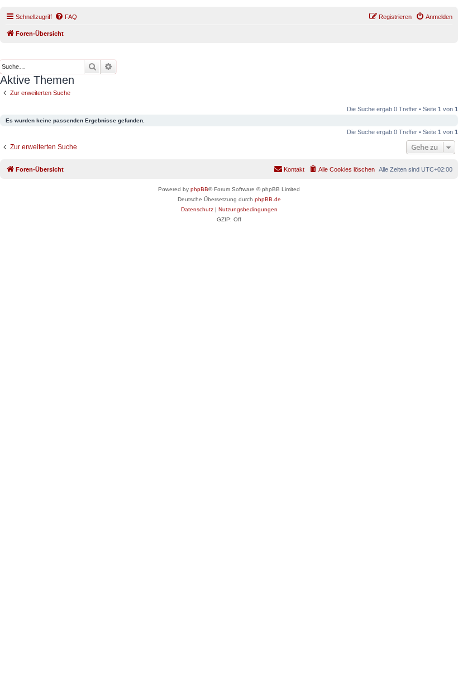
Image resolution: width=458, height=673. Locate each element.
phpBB (199, 189)
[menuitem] (66, 16)
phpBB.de (268, 199)
